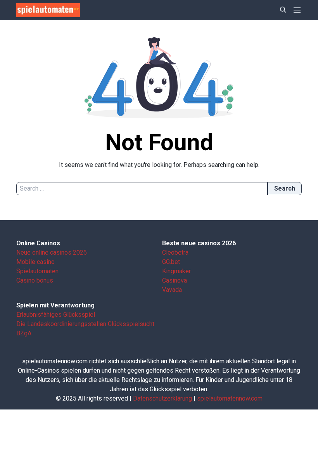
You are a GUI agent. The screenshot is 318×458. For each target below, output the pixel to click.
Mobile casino (35, 261)
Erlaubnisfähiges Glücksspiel (55, 314)
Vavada (172, 289)
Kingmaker (176, 271)
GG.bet (171, 261)
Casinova (174, 280)
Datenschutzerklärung (162, 398)
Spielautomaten (37, 271)
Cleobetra (175, 252)
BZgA (23, 333)
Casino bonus (34, 280)
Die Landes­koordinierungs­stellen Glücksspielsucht (85, 324)
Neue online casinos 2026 (51, 252)
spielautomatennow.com (230, 398)
